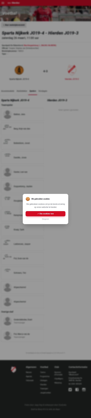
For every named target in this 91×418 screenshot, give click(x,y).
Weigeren (45, 219)
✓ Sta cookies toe (45, 214)
